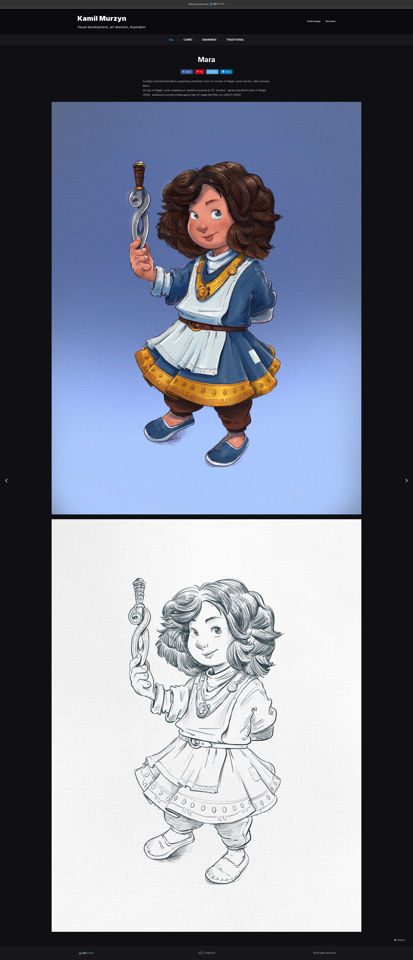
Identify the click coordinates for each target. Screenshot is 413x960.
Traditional (235, 39)
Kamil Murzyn (101, 18)
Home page (314, 21)
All (171, 39)
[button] (400, 940)
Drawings (209, 39)
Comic (187, 39)
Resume (331, 21)
